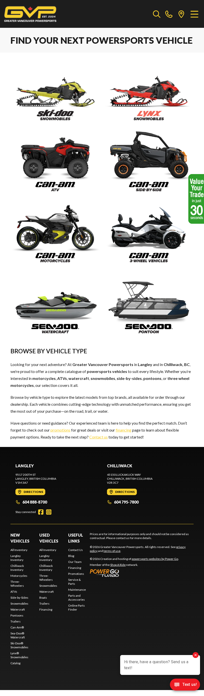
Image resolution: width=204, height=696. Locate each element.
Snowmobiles (19, 603)
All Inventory (18, 550)
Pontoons (16, 615)
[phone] (169, 13)
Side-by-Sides (19, 597)
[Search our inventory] (156, 13)
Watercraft (17, 609)
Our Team (75, 562)
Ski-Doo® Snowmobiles (19, 645)
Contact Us (75, 550)
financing (123, 430)
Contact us (98, 437)
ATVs (13, 591)
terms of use (111, 551)
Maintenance (77, 589)
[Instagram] (49, 512)
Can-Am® (17, 627)
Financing (45, 609)
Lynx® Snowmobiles (19, 655)
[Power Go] (134, 573)
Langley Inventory (16, 558)
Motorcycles (18, 576)
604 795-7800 (126, 502)
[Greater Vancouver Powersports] (30, 14)
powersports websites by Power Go (155, 559)
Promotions (76, 574)
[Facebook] (41, 512)
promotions (60, 430)
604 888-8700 (34, 502)
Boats (43, 597)
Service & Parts (74, 582)
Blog (71, 556)
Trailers (15, 621)
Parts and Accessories (76, 597)
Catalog (15, 663)
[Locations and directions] (181, 13)
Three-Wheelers (17, 583)
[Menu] (194, 14)
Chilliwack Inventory (17, 568)
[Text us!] (185, 685)
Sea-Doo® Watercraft (17, 635)
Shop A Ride (118, 565)
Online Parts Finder (76, 607)
